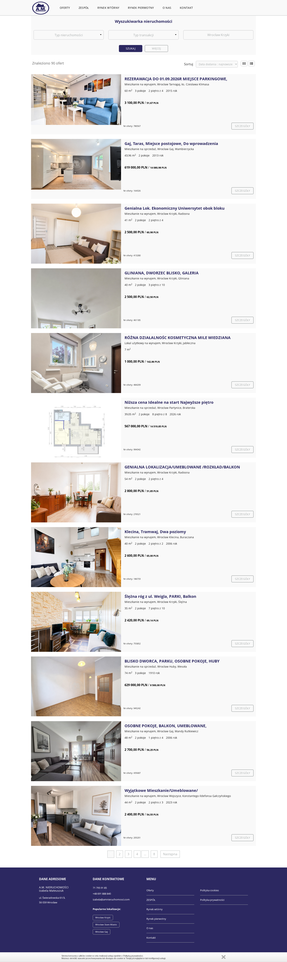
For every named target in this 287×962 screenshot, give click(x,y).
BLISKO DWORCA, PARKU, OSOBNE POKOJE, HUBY (172, 661)
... (145, 854)
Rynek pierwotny (141, 8)
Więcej (156, 48)
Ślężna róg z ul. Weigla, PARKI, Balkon (160, 596)
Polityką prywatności (133, 956)
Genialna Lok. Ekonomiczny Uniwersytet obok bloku (175, 208)
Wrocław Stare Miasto (106, 924)
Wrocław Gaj (101, 931)
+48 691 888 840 (102, 893)
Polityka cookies (209, 890)
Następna (170, 854)
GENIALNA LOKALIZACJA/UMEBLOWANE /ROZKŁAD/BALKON (182, 467)
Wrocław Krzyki (103, 917)
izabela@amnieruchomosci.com (111, 899)
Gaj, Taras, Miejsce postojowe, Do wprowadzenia (171, 143)
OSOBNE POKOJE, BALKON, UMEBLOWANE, (166, 725)
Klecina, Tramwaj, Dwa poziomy (155, 531)
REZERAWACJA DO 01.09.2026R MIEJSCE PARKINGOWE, (176, 78)
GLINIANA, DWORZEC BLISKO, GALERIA (162, 273)
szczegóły (242, 126)
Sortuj (188, 64)
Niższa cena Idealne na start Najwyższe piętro (169, 402)
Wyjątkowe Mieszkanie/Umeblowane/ (161, 790)
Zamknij (224, 957)
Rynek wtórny (108, 8)
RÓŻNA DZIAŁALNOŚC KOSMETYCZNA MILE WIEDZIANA (178, 337)
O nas (167, 8)
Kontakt (186, 8)
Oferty (65, 8)
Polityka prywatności (212, 900)
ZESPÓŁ (84, 8)
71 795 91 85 (100, 888)
